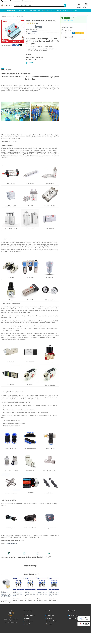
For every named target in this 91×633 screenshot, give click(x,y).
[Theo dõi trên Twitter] (18, 45)
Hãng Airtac (32, 10)
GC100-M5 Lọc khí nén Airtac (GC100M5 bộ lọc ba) (18, 594)
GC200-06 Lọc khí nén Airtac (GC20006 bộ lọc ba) (42, 594)
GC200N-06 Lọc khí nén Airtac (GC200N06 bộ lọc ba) (54, 594)
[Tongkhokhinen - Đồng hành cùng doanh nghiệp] (6, 5)
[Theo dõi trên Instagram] (15, 45)
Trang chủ (22, 10)
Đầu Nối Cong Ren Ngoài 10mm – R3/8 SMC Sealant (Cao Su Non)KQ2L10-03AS (6, 594)
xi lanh (35, 33)
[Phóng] (3, 40)
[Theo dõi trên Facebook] (13, 45)
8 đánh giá (36, 23)
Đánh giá (38, 27)
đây (68, 27)
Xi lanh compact (19, 16)
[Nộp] (65, 5)
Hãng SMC (41, 10)
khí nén (29, 33)
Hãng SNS (50, 10)
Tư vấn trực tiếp (68, 37)
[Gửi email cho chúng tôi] (20, 45)
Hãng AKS (58, 10)
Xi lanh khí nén (10, 16)
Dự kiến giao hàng (68, 20)
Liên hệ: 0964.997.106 (70, 10)
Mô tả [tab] (2, 69)
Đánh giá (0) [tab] (9, 69)
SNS (32, 33)
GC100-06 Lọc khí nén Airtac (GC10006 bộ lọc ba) (30, 594)
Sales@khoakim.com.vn (11, 543)
